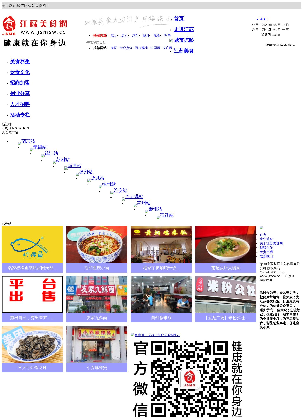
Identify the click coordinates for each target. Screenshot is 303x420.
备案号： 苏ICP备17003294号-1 (157, 335)
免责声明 (266, 252)
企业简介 (266, 239)
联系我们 (266, 256)
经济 (157, 35)
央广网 (168, 48)
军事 (167, 35)
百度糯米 (141, 48)
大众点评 (126, 48)
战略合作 (266, 247)
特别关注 (100, 35)
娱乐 (114, 35)
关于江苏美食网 (271, 243)
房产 (124, 35)
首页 (263, 234)
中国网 (155, 48)
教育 (146, 35)
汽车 (135, 35)
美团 (114, 48)
